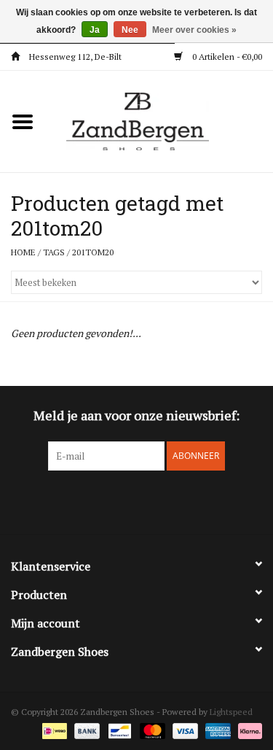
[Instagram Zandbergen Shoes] (149, 500)
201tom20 (93, 252)
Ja (95, 30)
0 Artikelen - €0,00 (226, 56)
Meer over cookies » (194, 30)
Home (23, 252)
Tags (54, 252)
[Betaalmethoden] (53, 729)
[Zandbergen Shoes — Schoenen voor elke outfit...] (159, 120)
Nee (130, 30)
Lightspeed (231, 711)
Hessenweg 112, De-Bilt (74, 56)
